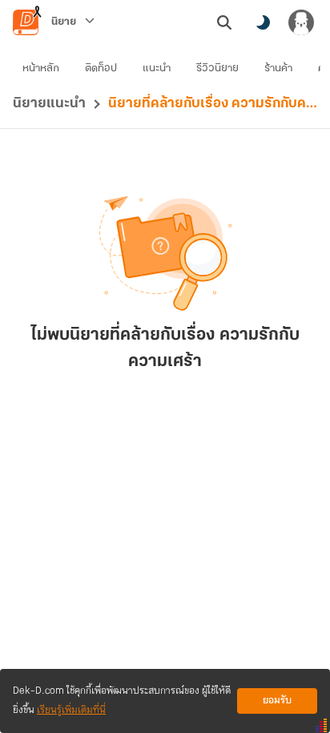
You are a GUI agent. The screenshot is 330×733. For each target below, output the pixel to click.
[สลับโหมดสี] (263, 22)
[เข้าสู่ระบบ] (301, 22)
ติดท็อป (101, 68)
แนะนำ (157, 68)
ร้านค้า (278, 68)
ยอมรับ (277, 700)
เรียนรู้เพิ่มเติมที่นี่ (71, 710)
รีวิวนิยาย (217, 68)
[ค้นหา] (224, 22)
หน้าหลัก (40, 68)
